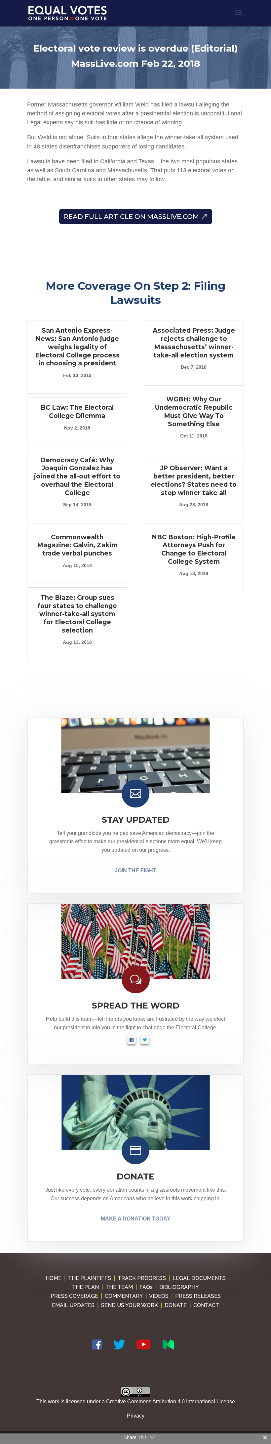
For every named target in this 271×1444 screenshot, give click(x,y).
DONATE (135, 1176)
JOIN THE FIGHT (135, 870)
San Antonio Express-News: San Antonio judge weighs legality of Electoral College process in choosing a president (77, 347)
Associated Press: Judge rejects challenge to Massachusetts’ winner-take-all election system (194, 343)
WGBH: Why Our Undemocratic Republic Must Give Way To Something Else (194, 411)
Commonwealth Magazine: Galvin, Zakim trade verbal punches (77, 545)
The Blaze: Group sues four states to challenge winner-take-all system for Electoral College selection (77, 614)
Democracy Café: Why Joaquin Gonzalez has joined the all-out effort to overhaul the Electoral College (77, 476)
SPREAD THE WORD (135, 1006)
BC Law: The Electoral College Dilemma (77, 412)
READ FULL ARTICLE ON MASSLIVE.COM (131, 217)
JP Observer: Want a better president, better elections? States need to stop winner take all (194, 480)
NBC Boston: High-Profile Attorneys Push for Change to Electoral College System (194, 549)
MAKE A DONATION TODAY (136, 1218)
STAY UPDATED (136, 820)
